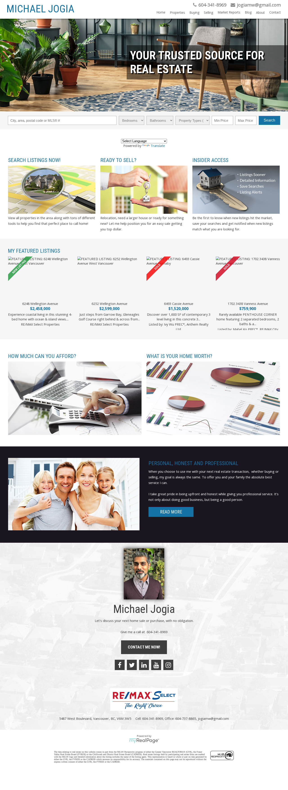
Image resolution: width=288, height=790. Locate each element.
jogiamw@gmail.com (213, 718)
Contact (275, 12)
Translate (158, 145)
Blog (248, 12)
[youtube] (156, 665)
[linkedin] (144, 665)
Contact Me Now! (144, 647)
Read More (171, 512)
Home (160, 12)
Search (269, 120)
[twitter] (132, 665)
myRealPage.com (144, 741)
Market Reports (229, 12)
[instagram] (168, 665)
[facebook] (120, 665)
